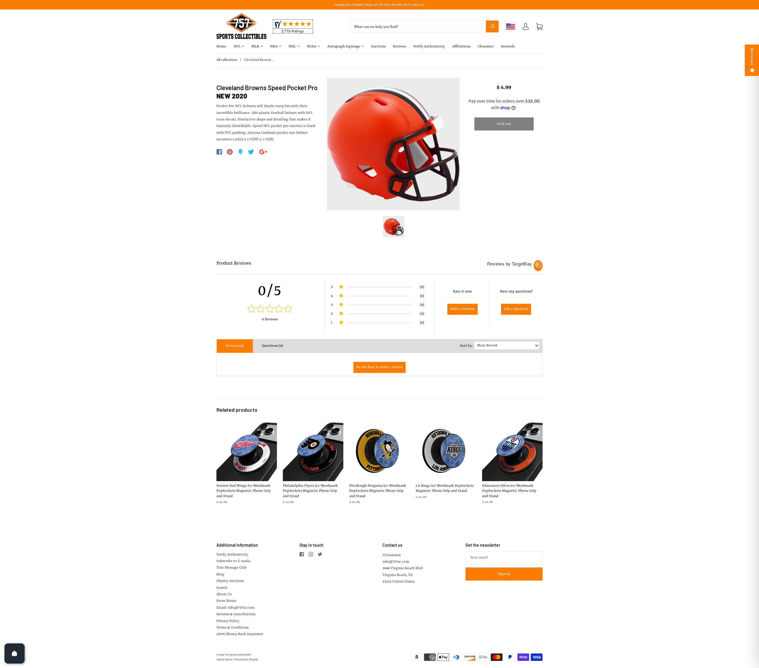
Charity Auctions (230, 581)
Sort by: (466, 346)
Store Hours (226, 601)
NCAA (312, 46)
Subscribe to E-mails (233, 561)
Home (221, 46)
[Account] (526, 27)
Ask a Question (516, 309)
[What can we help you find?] (424, 27)
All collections (226, 60)
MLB (255, 46)
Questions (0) (272, 346)
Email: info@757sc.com (235, 608)
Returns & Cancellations (235, 614)
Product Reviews (233, 263)
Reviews (399, 46)
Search (221, 588)
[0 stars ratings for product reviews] (269, 309)
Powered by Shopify (246, 659)
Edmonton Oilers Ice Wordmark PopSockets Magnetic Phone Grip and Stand (509, 491)
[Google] (263, 152)
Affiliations (461, 46)
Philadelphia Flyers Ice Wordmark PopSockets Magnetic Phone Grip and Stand (310, 491)
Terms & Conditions (232, 628)
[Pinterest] (229, 152)
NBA (274, 46)
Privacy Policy (227, 621)
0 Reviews (270, 319)
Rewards (508, 46)
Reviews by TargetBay (509, 263)
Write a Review (462, 309)
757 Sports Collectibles (238, 654)
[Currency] (510, 26)
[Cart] (539, 27)
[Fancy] (240, 152)
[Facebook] (219, 152)
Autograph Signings (344, 46)
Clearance (486, 46)
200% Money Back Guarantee (239, 634)
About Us (224, 594)
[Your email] (504, 557)
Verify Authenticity (429, 46)
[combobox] (424, 26)
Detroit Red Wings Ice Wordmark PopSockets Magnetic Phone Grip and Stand (243, 491)
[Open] (14, 653)
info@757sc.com (395, 562)
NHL (292, 46)
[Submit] (492, 26)
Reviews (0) (235, 346)
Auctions (378, 46)
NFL (237, 46)
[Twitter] (251, 152)
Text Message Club (231, 568)
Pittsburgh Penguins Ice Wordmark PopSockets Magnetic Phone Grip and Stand (377, 491)
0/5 (270, 291)
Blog (220, 574)
